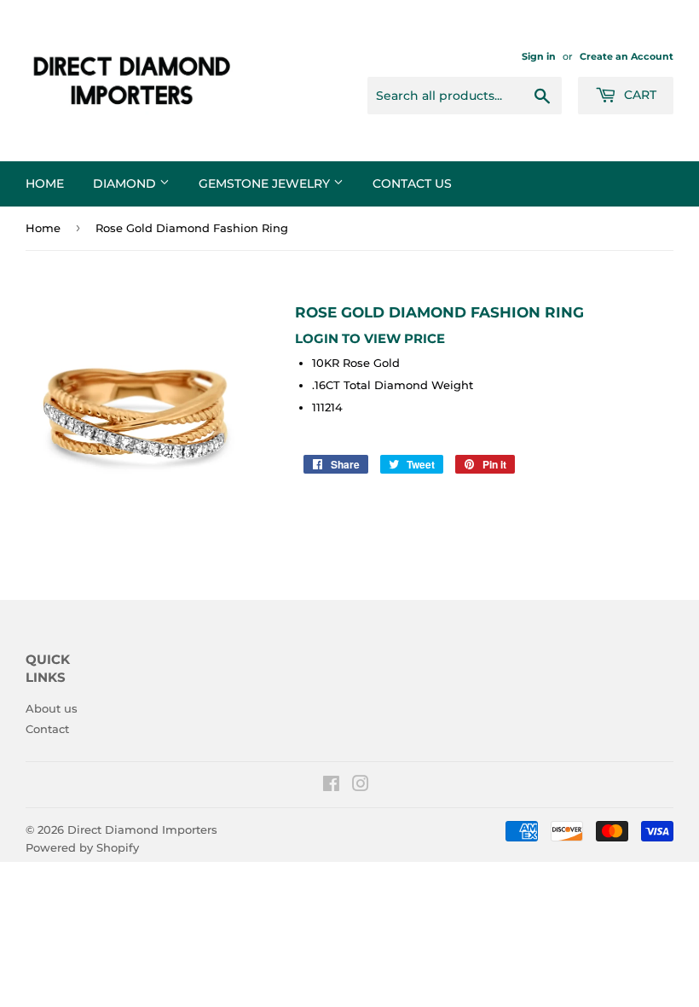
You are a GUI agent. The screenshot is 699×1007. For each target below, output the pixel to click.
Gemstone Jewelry (266, 183)
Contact (47, 729)
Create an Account (626, 56)
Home (45, 183)
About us (52, 708)
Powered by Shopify (82, 847)
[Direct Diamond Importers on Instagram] (360, 786)
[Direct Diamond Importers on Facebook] (331, 786)
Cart (638, 94)
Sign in (539, 56)
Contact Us (412, 183)
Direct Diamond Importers (142, 829)
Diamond (126, 183)
